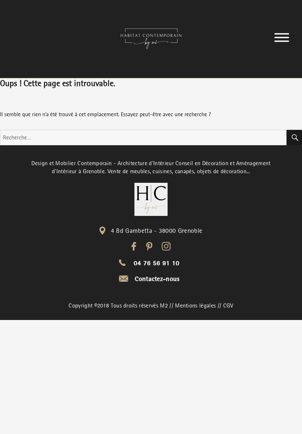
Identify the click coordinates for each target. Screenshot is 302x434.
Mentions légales (195, 305)
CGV (228, 305)
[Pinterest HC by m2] (149, 246)
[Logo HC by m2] (151, 199)
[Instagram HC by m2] (166, 246)
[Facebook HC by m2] (133, 246)
